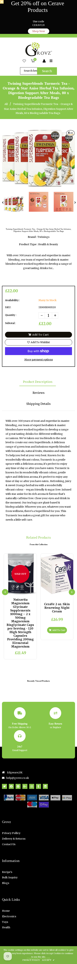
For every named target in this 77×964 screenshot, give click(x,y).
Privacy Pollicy (11, 833)
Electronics (9, 916)
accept (48, 960)
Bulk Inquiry (10, 877)
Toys (5, 922)
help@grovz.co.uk (17, 778)
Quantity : (10, 315)
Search (47, 71)
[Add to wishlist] (29, 591)
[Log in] (44, 61)
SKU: (8, 307)
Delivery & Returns (13, 838)
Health (6, 927)
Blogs (5, 883)
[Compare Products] (11, 591)
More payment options (38, 359)
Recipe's (7, 872)
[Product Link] (23, 591)
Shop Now (38, 31)
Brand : (32, 237)
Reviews (39, 393)
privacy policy (31, 960)
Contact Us (8, 844)
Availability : (12, 300)
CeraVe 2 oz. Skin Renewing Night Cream (57, 607)
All (6, 104)
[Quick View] (17, 591)
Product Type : (28, 244)
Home (6, 910)
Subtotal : (10, 323)
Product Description (37, 382)
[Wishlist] (24, 61)
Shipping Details (38, 404)
